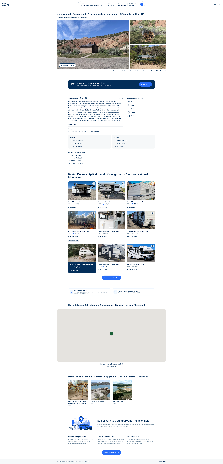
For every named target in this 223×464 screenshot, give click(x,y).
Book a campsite (94, 131)
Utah (131, 70)
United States (124, 70)
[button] (91, 4)
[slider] (104, 204)
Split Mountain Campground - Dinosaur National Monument (150, 70)
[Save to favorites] (93, 183)
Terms (81, 461)
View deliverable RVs (111, 452)
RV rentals (115, 70)
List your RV (145, 84)
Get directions (111, 366)
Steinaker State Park (97, 401)
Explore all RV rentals (111, 278)
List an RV (217, 4)
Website (83, 131)
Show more (72, 124)
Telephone (73, 131)
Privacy (87, 461)
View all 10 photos (68, 65)
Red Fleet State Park (119, 401)
